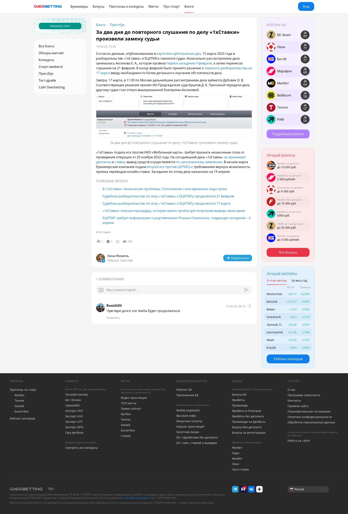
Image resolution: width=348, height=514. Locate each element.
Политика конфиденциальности (310, 417)
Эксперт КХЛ (74, 416)
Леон (235, 464)
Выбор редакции (188, 410)
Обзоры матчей (51, 53)
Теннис (19, 400)
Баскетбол (21, 411)
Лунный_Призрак (275, 324)
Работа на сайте (299, 440)
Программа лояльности (304, 395)
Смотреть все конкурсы (81, 448)
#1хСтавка (103, 232)
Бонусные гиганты (189, 421)
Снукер (126, 436)
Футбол (19, 395)
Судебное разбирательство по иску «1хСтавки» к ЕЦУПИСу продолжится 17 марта (166, 203)
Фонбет (237, 448)
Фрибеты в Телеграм (246, 411)
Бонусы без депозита (246, 427)
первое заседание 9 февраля (189, 63)
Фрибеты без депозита (248, 416)
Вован (271, 309)
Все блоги (46, 46)
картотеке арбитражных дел (179, 53)
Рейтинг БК (184, 390)
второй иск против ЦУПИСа (169, 167)
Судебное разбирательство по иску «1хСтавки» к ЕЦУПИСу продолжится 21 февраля (168, 196)
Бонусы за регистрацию (249, 432)
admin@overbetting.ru (136, 497)
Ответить (113, 318)
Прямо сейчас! (131, 408)
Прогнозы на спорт (23, 390)
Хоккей (19, 406)
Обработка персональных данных (311, 422)
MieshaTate (274, 294)
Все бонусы (288, 252)
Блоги (100, 25)
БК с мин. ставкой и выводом (196, 443)
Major (270, 340)
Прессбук (46, 73)
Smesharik (274, 317)
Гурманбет (72, 405)
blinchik (272, 302)
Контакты (294, 400)
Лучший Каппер (76, 394)
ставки (120, 162)
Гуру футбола (74, 432)
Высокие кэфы (186, 416)
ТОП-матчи (128, 403)
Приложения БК (187, 395)
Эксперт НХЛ (74, 411)
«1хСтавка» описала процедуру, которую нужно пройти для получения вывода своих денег (174, 210)
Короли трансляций (190, 426)
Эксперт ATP (73, 422)
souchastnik (275, 332)
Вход (306, 6)
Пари (235, 453)
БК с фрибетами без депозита (197, 437)
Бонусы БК (239, 394)
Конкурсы (46, 60)
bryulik (271, 347)
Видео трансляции (134, 398)
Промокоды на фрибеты (248, 422)
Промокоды (240, 405)
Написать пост (60, 26)
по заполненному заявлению (199, 162)
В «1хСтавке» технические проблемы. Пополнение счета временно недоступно (165, 189)
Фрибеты (238, 400)
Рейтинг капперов (288, 359)
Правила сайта (298, 406)
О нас (291, 390)
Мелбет (237, 458)
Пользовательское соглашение (309, 411)
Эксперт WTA (74, 427)
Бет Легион (73, 400)
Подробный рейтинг (288, 134)
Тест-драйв (47, 80)
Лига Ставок (240, 469)
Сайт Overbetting (52, 87)
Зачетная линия (187, 432)
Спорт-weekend (51, 66)
